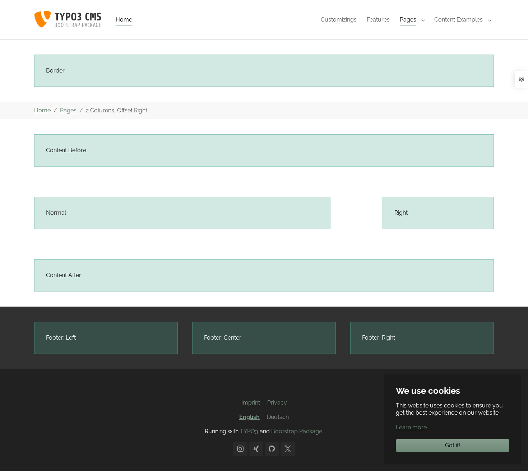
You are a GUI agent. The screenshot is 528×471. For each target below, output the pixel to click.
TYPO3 (249, 431)
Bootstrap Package (296, 431)
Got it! (452, 445)
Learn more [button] (411, 427)
